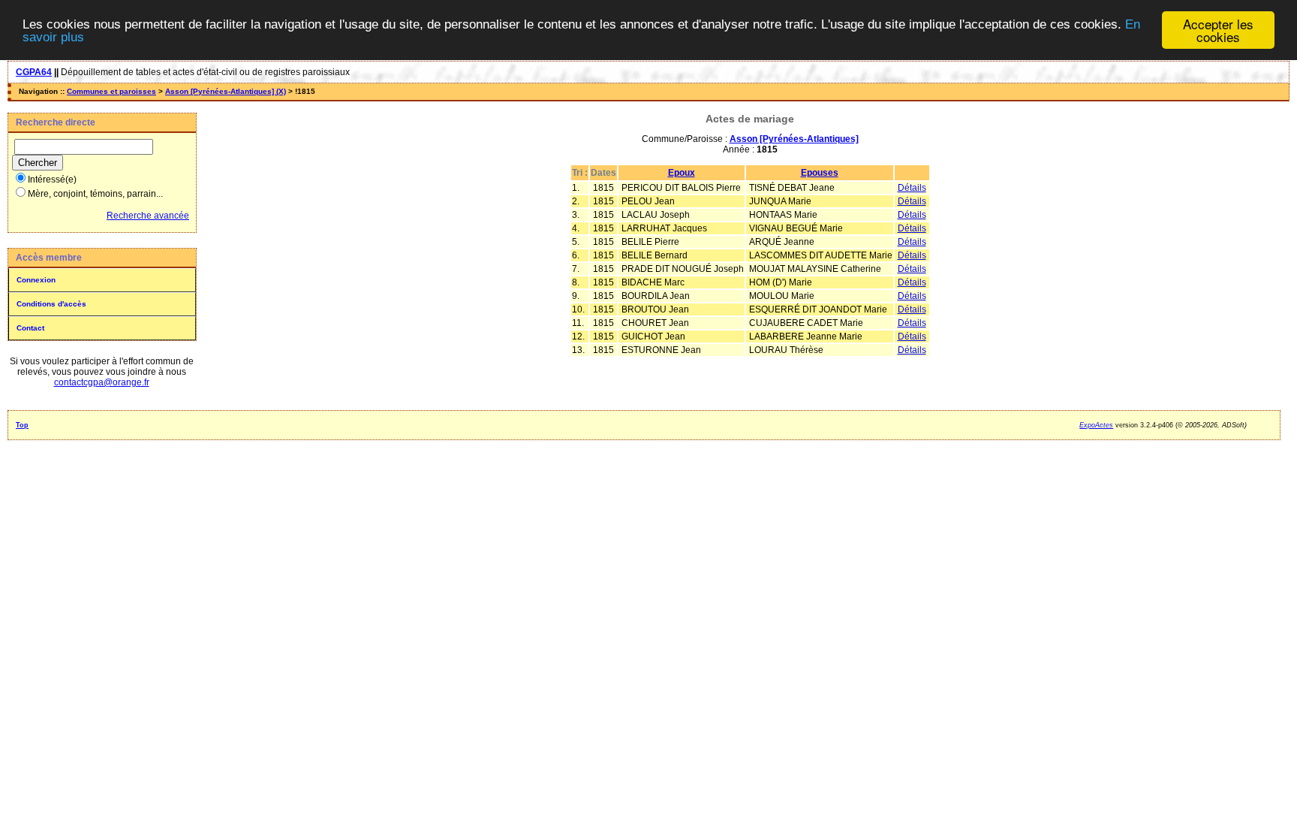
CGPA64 (34, 72)
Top (22, 425)
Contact (30, 328)
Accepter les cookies (1218, 30)
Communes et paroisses (111, 91)
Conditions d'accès (51, 304)
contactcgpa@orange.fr (101, 382)
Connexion (36, 280)
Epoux (681, 172)
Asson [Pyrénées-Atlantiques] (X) (225, 91)
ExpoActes (1096, 425)
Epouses (819, 172)
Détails (912, 188)
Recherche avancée (148, 215)
